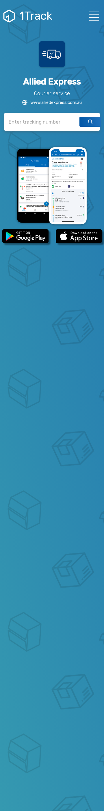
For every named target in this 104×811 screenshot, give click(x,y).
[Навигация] (92, 16)
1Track (35, 16)
